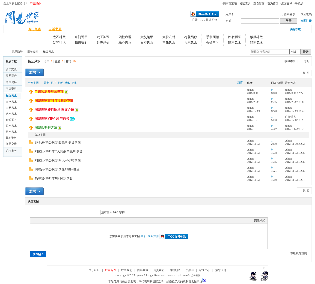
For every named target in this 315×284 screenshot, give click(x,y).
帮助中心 (204, 270)
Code (61, 220)
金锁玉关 (212, 43)
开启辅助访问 (305, 3)
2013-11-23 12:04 (295, 179)
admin (250, 89)
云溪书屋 (55, 29)
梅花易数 (190, 37)
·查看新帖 (258, 3)
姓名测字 (234, 37)
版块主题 (40, 134)
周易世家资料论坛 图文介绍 (54, 109)
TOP (265, 268)
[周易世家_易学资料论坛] (22, 23)
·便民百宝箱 (229, 3)
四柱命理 (125, 37)
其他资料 (11, 137)
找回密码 (306, 14)
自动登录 (289, 14)
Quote (55, 220)
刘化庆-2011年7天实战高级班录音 (59, 151)
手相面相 (212, 37)
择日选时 (81, 43)
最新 (46, 83)
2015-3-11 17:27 (294, 93)
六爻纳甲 (146, 37)
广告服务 (35, 3)
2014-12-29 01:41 (295, 111)
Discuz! (184, 275)
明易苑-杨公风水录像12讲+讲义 (57, 169)
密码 (228, 20)
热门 (53, 83)
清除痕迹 (220, 270)
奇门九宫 (34, 29)
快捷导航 (295, 29)
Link (50, 220)
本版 (293, 51)
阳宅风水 (234, 43)
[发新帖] (34, 72)
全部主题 (33, 83)
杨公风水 (125, 43)
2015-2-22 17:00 (294, 102)
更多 (74, 83)
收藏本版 (290, 61)
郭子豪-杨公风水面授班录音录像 (58, 142)
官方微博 (75, 29)
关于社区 (94, 270)
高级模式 (259, 220)
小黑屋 (190, 270)
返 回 (306, 73)
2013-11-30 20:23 (295, 143)
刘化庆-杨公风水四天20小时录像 (58, 160)
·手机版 (298, 3)
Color (38, 220)
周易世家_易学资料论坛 (5, 51)
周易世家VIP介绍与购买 (52, 118)
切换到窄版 (309, 3)
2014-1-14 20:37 (294, 129)
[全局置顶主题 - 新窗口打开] (31, 92)
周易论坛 (14, 29)
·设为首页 (272, 3)
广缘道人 (290, 116)
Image (44, 220)
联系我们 (126, 270)
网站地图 (175, 270)
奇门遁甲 (81, 37)
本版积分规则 (298, 253)
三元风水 (168, 43)
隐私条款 (142, 270)
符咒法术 (59, 43)
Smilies (67, 220)
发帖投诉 (196, 281)
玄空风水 (146, 43)
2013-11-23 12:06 (295, 152)
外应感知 (103, 43)
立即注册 (306, 20)
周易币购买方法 (46, 127)
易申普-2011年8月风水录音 (54, 178)
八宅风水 (190, 43)
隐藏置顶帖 (240, 91)
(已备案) (195, 275)
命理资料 (11, 82)
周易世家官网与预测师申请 (54, 100)
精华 (67, 83)
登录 (143, 236)
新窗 (240, 82)
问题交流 (11, 143)
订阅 (306, 61)
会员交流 (11, 69)
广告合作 (110, 270)
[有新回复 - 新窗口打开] (31, 143)
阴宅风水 (256, 43)
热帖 (60, 83)
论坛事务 (11, 150)
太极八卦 (168, 37)
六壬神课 (103, 37)
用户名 (230, 14)
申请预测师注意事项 (49, 91)
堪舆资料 (32, 51)
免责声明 (158, 270)
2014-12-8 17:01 (294, 120)
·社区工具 (245, 3)
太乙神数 (59, 37)
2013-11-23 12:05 (295, 161)
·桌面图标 (286, 3)
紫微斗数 (256, 37)
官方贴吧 (96, 29)
